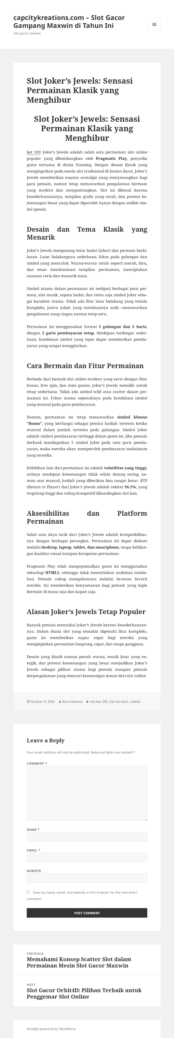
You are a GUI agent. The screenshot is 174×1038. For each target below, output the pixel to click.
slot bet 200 (98, 701)
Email (33, 850)
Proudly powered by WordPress (51, 1029)
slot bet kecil (118, 701)
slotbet (135, 701)
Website (34, 871)
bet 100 (34, 152)
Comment (37, 763)
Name (33, 829)
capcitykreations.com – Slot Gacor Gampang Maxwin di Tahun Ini (69, 21)
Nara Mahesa (72, 701)
